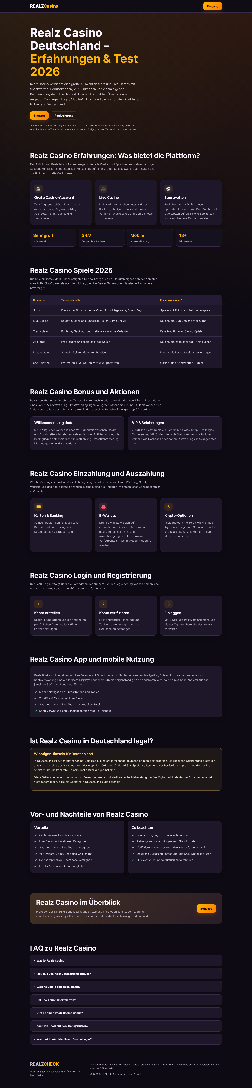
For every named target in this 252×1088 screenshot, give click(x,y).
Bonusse (206, 908)
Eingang (212, 6)
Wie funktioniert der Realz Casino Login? (64, 1039)
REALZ (44, 6)
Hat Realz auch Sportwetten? (56, 1000)
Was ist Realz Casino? (51, 960)
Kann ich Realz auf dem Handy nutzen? (62, 1026)
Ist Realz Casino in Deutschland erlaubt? (64, 973)
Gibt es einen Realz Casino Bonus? (60, 1013)
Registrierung (64, 115)
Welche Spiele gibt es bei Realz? (58, 986)
